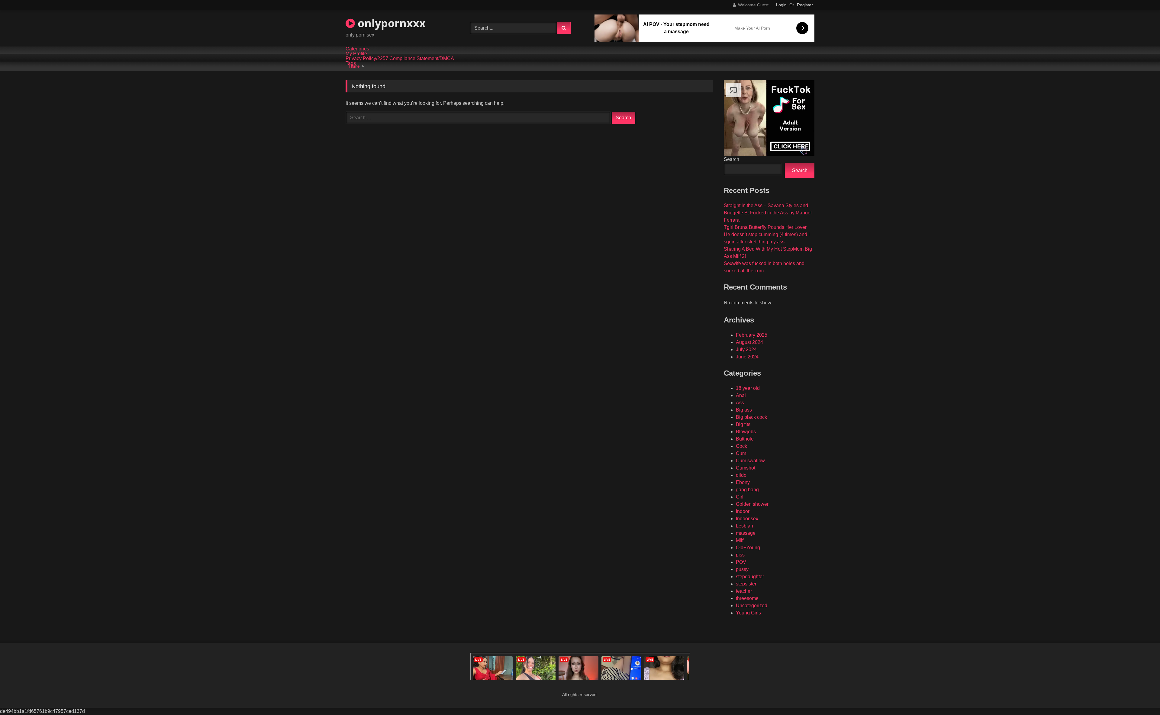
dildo (741, 475)
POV (741, 562)
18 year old (748, 388)
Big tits (743, 424)
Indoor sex (747, 518)
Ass (740, 402)
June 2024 (747, 356)
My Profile (356, 53)
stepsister (746, 583)
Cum (741, 453)
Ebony (743, 482)
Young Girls (748, 612)
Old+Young (748, 547)
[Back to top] (1141, 697)
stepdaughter (750, 576)
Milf (739, 540)
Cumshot (745, 467)
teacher (744, 591)
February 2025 (751, 335)
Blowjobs (746, 431)
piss (740, 554)
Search (731, 159)
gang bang (747, 489)
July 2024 (746, 349)
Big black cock (751, 417)
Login (781, 4)
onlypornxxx (390, 23)
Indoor (742, 511)
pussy (742, 569)
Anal (741, 395)
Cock (741, 446)
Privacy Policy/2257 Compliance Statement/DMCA (400, 58)
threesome (747, 598)
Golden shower (752, 504)
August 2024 (749, 342)
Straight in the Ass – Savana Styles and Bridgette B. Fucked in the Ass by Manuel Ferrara (768, 213)
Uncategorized (751, 605)
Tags (351, 63)
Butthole (745, 438)
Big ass (744, 409)
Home (354, 66)
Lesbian (744, 525)
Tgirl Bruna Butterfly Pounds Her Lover (765, 227)
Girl (739, 496)
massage (746, 533)
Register (805, 4)
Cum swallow (750, 460)
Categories (357, 48)
